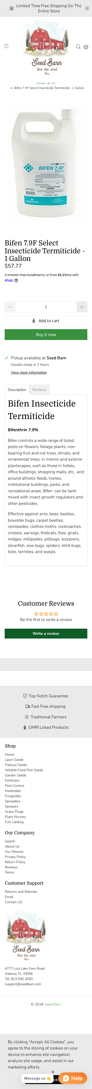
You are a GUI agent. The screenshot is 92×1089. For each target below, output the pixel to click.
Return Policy (15, 862)
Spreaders (12, 801)
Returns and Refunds (21, 891)
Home (41, 83)
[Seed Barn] (46, 47)
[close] (87, 8)
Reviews (11, 867)
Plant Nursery (15, 816)
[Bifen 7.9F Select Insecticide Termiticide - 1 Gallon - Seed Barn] (46, 163)
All (53, 83)
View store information (29, 372)
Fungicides (13, 796)
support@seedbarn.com (23, 984)
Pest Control (14, 785)
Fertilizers (12, 780)
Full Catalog (14, 822)
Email (9, 897)
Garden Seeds (15, 775)
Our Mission (14, 851)
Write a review (46, 633)
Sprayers (11, 806)
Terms (9, 872)
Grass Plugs (14, 811)
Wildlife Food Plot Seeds (24, 770)
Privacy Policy (15, 856)
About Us (12, 846)
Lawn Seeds (14, 759)
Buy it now (46, 334)
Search (10, 841)
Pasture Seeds (16, 765)
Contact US (13, 902)
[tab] (17, 390)
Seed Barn (53, 1004)
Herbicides (13, 791)
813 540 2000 (22, 979)
